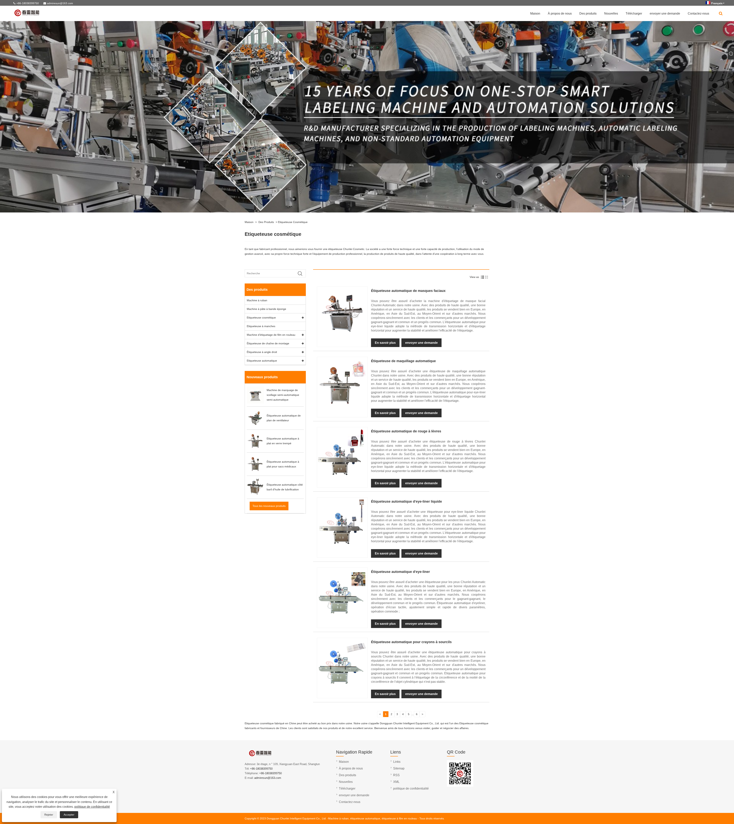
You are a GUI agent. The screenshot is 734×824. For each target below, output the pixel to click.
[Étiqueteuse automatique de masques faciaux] (342, 336)
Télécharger (634, 13)
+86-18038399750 (27, 3)
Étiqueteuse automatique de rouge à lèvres (406, 431)
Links (396, 761)
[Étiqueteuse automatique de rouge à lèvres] (342, 476)
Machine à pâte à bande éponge (266, 308)
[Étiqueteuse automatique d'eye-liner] (342, 617)
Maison (535, 13)
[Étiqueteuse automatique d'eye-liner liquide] (342, 546)
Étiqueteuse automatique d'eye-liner (400, 572)
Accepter (69, 814)
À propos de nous (560, 13)
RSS (396, 775)
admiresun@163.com (60, 3)
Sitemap (398, 768)
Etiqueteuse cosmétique (293, 222)
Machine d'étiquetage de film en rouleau (271, 334)
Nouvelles (611, 13)
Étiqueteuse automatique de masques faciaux (408, 291)
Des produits (588, 13)
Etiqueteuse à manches (261, 326)
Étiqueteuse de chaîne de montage (268, 343)
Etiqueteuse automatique (262, 360)
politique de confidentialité (92, 806)
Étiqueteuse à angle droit (262, 352)
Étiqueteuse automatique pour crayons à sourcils (411, 642)
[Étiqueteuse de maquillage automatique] (342, 406)
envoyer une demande (665, 13)
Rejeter (48, 814)
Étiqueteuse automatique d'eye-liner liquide (406, 501)
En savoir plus (385, 342)
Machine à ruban (257, 300)
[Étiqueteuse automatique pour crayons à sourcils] (342, 687)
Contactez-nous (698, 13)
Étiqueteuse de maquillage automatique (403, 361)
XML (396, 781)
